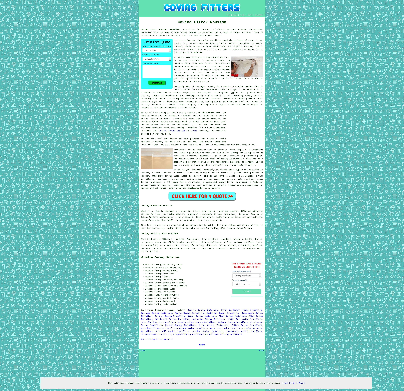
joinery (154, 125)
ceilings (223, 32)
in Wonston (196, 52)
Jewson (193, 131)
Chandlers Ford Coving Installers (197, 322)
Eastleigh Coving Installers (223, 313)
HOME (228, 15)
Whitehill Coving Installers (172, 331)
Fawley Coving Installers (189, 313)
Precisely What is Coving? (189, 87)
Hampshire (160, 310)
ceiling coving (198, 173)
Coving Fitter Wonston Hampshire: (161, 29)
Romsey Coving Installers (202, 316)
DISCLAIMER (259, 15)
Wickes (162, 131)
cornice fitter (163, 173)
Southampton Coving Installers (244, 331)
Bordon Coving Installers (180, 325)
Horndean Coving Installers (156, 334)
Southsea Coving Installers (156, 313)
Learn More (288, 383)
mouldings (193, 188)
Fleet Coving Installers (232, 316)
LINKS (235, 15)
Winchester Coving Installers (172, 319)
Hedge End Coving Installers (245, 319)
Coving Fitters (162, 277)
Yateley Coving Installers (207, 331)
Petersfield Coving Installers (158, 322)
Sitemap (142, 351)
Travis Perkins (176, 131)
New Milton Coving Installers (226, 328)
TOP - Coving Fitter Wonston (156, 339)
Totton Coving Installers (247, 325)
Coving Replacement (164, 301)
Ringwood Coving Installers (188, 334)
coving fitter (178, 35)
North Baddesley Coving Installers (241, 310)
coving (201, 32)
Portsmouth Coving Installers (225, 334)
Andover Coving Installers (233, 322)
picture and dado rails (250, 179)
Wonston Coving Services (160, 257)
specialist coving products (204, 119)
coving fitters (176, 310)
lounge (217, 179)
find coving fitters (158, 239)
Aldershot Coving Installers (209, 319)
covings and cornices (216, 176)
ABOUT (242, 15)
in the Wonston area (209, 113)
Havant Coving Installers (193, 328)
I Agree (300, 383)
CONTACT (249, 15)
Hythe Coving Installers (213, 325)
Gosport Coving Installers (203, 310)
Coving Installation (165, 304)
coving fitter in (228, 182)
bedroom (167, 179)
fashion (233, 43)
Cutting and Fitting (174, 283)
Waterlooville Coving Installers (159, 328)
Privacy (261, 351)
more (156, 251)
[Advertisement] (245, 126)
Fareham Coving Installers (170, 316)
